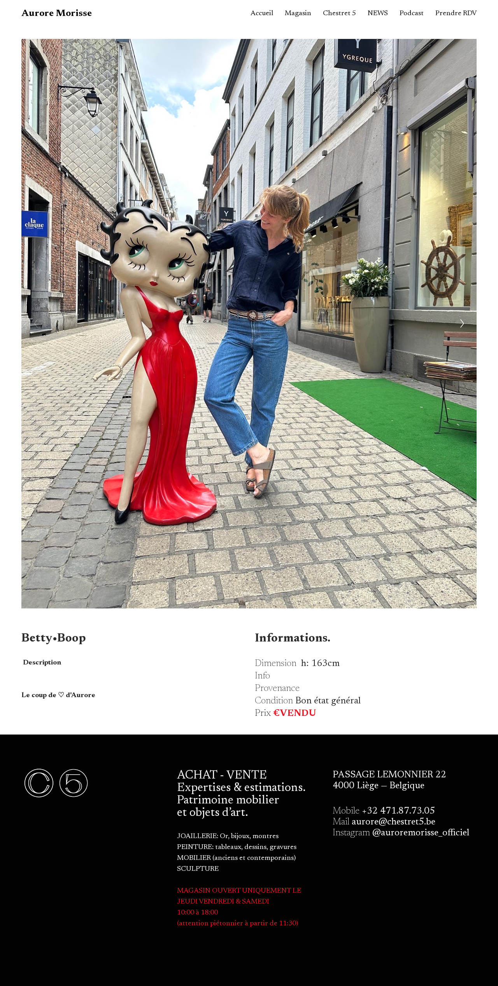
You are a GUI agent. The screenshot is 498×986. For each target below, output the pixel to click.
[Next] (462, 323)
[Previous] (35, 323)
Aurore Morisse (56, 13)
